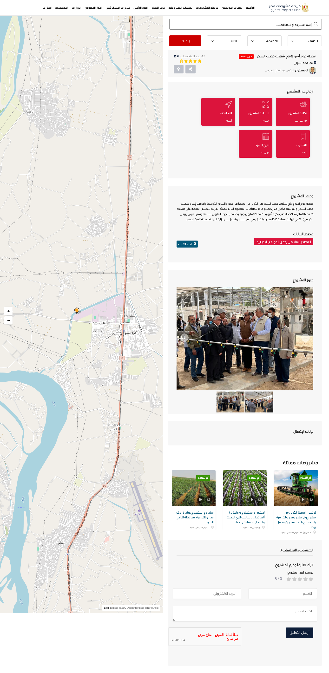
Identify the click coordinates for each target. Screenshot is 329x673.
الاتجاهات (185, 244)
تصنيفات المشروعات (180, 7)
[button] (305, 41)
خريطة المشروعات (207, 7)
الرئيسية (250, 7)
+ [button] (8, 311)
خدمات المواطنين (232, 7)
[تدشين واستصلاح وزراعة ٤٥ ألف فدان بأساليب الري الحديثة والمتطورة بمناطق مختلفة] (245, 488)
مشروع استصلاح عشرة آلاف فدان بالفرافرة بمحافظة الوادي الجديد (195, 517)
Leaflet (108, 607)
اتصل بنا (47, 7)
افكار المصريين (93, 7)
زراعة (304, 152)
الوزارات (76, 7)
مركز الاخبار (158, 7)
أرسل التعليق (299, 632)
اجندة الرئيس (140, 7)
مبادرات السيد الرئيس (118, 7)
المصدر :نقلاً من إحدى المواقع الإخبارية (284, 242)
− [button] (8, 320)
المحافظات (61, 7)
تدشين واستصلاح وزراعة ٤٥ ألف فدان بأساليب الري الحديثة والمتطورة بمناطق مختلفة (246, 517)
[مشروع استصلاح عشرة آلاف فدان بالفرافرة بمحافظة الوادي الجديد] (194, 488)
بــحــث (185, 41)
